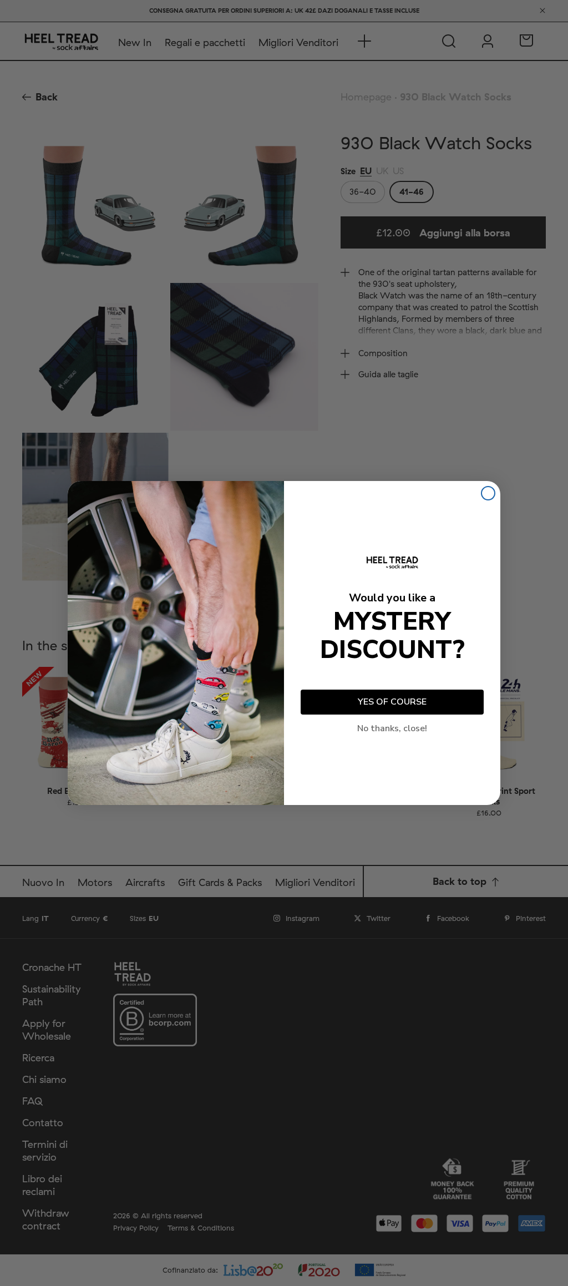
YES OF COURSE (392, 702)
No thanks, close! (392, 728)
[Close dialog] (488, 493)
